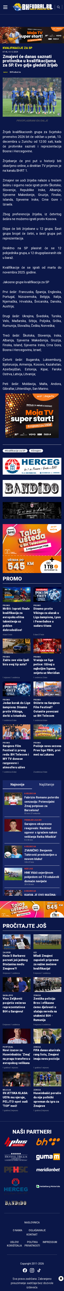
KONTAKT (32, 1234)
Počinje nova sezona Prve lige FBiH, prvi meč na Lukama (47, 750)
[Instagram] (32, 1270)
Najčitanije (46, 784)
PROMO (12, 578)
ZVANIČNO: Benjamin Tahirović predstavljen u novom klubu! (40, 855)
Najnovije (17, 784)
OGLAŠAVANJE (37, 1230)
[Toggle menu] (5, 7)
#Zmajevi (36, 450)
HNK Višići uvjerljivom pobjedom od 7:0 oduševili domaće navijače (41, 877)
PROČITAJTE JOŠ (24, 926)
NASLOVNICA (32, 1222)
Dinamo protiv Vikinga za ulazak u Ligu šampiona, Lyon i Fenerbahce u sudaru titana (47, 617)
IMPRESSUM (50, 1242)
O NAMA (17, 1230)
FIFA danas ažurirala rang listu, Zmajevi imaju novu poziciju (46, 1054)
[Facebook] (25, 1270)
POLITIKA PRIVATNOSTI (32, 1244)
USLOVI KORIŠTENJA (14, 1244)
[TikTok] (39, 1270)
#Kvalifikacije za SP (15, 450)
